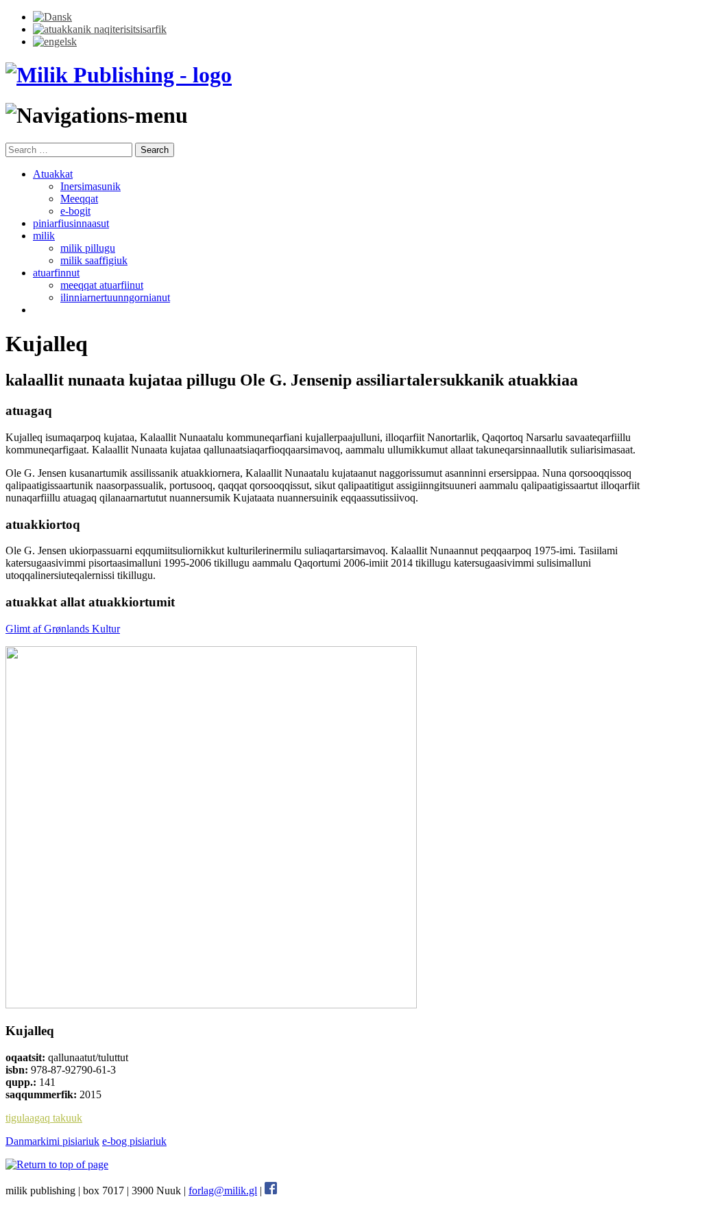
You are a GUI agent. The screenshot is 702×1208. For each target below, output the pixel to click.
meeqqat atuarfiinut (101, 285)
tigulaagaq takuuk (43, 1118)
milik (44, 235)
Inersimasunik (90, 186)
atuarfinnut (56, 273)
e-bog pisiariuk (134, 1141)
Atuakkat (53, 174)
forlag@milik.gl (223, 1190)
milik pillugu (87, 248)
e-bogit (75, 211)
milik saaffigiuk (94, 260)
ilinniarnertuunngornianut (115, 297)
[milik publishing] (118, 74)
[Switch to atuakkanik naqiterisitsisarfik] (100, 29)
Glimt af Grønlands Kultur (62, 629)
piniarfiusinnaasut (71, 223)
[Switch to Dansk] (52, 17)
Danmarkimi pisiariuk (52, 1141)
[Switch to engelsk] (55, 41)
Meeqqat (79, 198)
